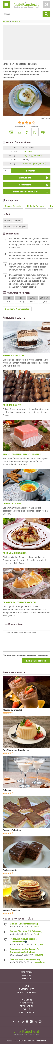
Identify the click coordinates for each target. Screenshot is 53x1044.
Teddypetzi (38, 944)
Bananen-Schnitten (12, 830)
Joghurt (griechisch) (32, 155)
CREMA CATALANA (12, 503)
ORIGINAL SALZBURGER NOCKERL (19, 602)
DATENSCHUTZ (26, 989)
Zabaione (7, 790)
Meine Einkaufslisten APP (25, 191)
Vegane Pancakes (11, 910)
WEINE (26, 1009)
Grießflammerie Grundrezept (16, 750)
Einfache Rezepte (35, 206)
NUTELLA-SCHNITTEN (13, 355)
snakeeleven (39, 962)
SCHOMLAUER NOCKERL (15, 553)
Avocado (27, 151)
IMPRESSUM (26, 972)
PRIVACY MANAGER (26, 992)
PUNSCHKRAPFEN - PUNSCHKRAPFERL (22, 454)
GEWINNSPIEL (26, 1006)
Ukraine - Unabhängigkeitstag (24, 923)
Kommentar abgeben (36, 661)
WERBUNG (27, 1000)
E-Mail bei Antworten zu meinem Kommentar (26, 655)
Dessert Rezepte (13, 206)
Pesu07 (36, 926)
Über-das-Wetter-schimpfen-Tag (25, 959)
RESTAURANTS (26, 1012)
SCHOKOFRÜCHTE (12, 405)
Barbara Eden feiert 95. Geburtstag (26, 931)
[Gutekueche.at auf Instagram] (27, 1021)
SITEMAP (26, 978)
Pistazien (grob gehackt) (34, 163)
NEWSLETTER (26, 1003)
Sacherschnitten (10, 870)
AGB (27, 986)
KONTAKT (26, 975)
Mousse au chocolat (12, 710)
